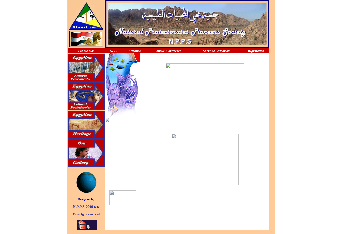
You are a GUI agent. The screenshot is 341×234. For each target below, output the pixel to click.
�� (96, 207)
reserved (93, 214)
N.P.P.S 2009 (83, 207)
